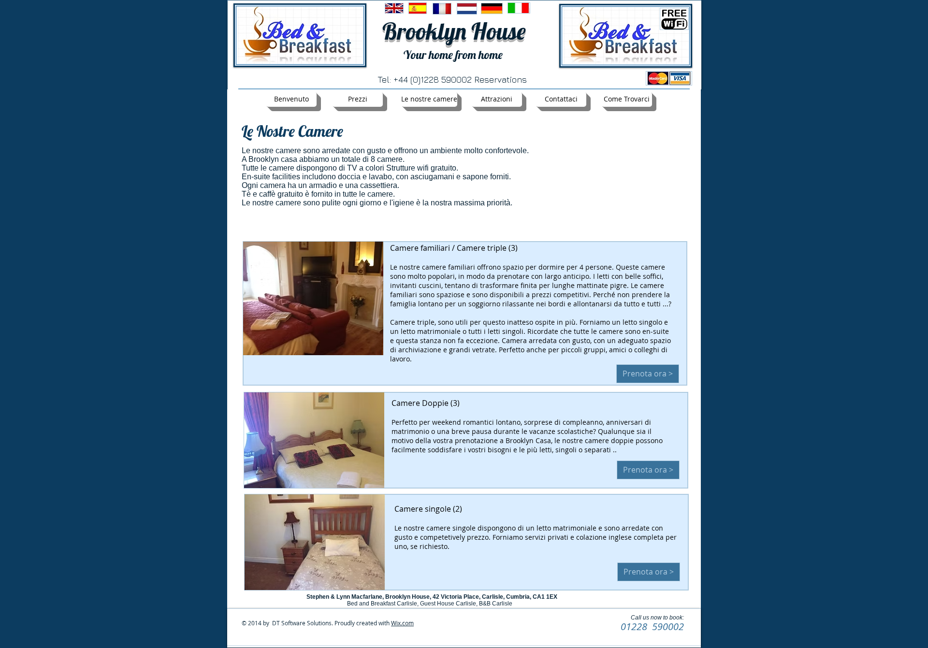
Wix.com (402, 623)
